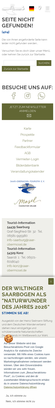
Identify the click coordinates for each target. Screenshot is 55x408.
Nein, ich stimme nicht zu (20, 401)
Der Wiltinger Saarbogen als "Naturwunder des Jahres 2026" (26, 297)
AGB (27, 153)
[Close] (51, 281)
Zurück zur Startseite (16, 68)
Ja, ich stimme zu (16, 395)
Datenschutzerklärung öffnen (20, 387)
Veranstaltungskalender (27, 171)
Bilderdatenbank (27, 165)
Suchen (43, 63)
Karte (27, 128)
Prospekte (27, 134)
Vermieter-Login (27, 159)
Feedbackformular (27, 147)
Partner (27, 141)
